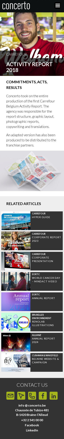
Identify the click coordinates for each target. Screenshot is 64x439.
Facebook (32, 425)
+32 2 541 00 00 (32, 420)
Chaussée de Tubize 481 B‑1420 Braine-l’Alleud (32, 412)
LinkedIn (32, 430)
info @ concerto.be (32, 405)
